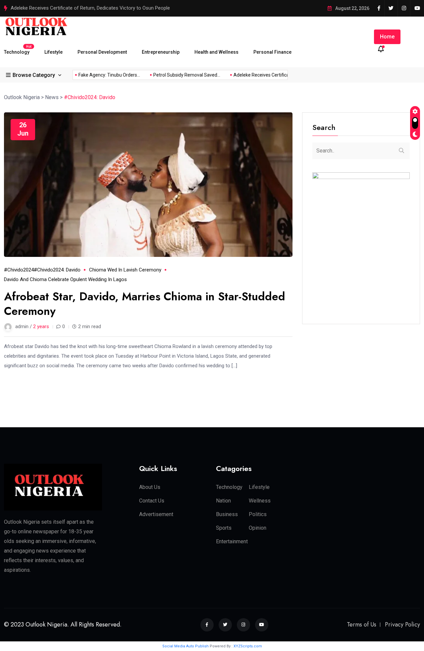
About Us (149, 487)
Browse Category (33, 75)
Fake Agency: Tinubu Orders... (103, 75)
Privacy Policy (402, 624)
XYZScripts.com (248, 646)
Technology (16, 49)
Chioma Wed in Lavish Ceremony (125, 270)
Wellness (260, 501)
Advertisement (156, 514)
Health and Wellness (216, 52)
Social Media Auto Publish (185, 646)
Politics (258, 514)
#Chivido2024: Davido (57, 270)
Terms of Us (361, 624)
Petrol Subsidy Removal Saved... (181, 75)
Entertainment (232, 541)
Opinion (257, 528)
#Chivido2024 (19, 270)
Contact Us (151, 501)
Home (387, 36)
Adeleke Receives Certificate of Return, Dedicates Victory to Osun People (90, 8)
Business (227, 514)
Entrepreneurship (161, 52)
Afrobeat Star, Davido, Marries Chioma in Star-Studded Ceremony (144, 303)
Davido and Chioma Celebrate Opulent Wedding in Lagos (65, 279)
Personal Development (102, 52)
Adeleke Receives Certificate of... (262, 75)
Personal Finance (272, 52)
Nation (223, 501)
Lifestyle (53, 52)
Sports (224, 528)
